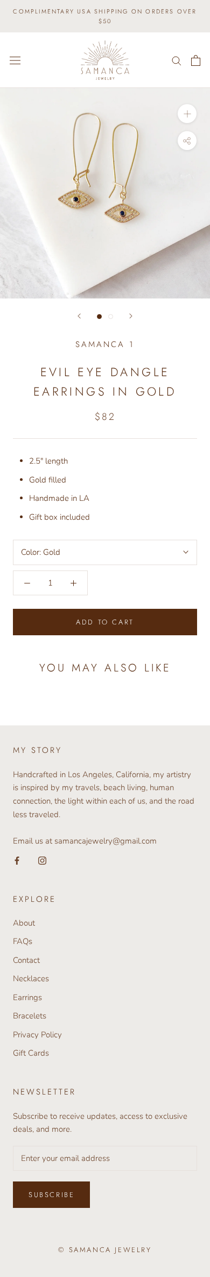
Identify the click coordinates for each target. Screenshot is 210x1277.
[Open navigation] (15, 60)
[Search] (176, 60)
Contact (26, 960)
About (24, 923)
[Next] (130, 316)
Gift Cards (31, 1053)
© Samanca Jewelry (104, 1250)
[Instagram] (42, 860)
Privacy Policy (37, 1034)
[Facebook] (17, 860)
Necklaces (31, 978)
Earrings (27, 997)
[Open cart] (195, 60)
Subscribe (51, 1195)
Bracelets (29, 1015)
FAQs (22, 941)
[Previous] (79, 316)
